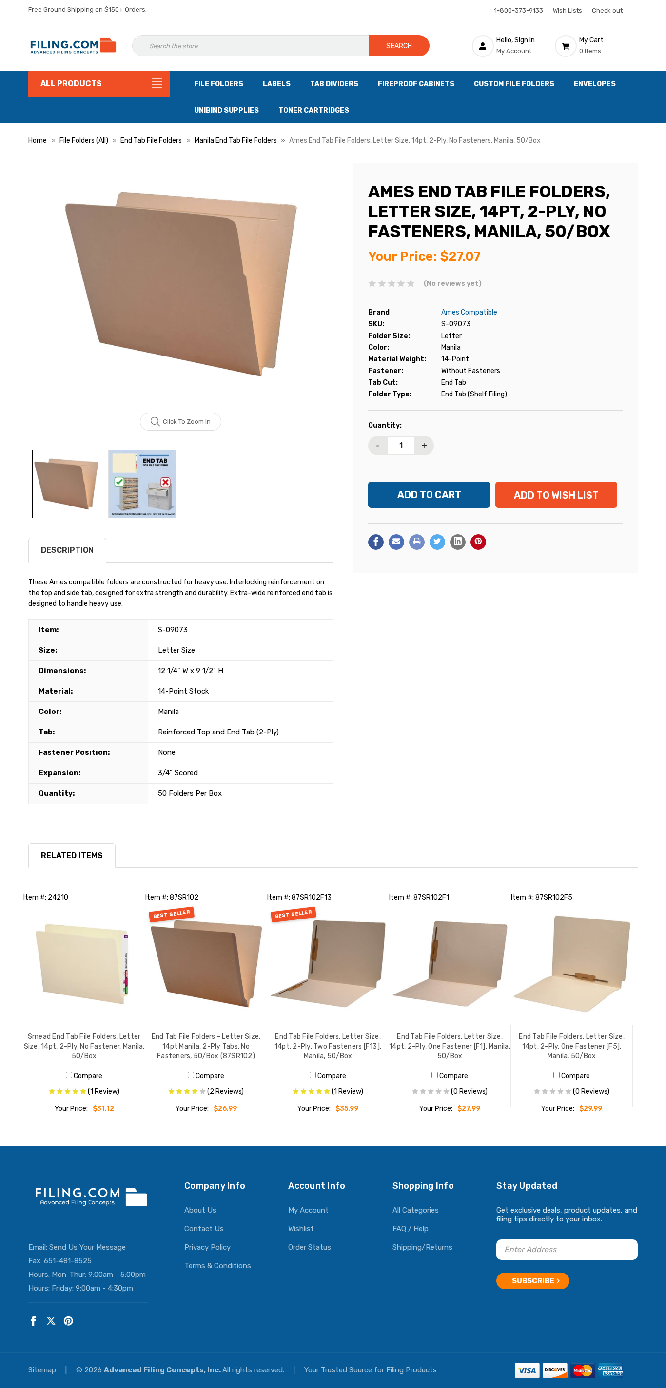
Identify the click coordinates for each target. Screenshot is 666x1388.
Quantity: (385, 425)
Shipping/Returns (422, 1247)
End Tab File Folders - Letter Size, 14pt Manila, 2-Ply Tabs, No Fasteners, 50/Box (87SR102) (206, 1046)
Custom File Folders (514, 84)
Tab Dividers (334, 84)
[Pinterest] (478, 541)
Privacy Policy (207, 1247)
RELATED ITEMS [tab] (72, 855)
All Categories (415, 1210)
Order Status (309, 1247)
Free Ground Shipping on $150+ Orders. (87, 9)
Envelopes (595, 84)
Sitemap (43, 1370)
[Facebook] (376, 541)
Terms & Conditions (217, 1265)
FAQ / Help (410, 1228)
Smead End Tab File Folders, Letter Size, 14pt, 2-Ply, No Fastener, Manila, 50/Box (84, 1046)
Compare (87, 1076)
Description (67, 550)
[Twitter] (437, 541)
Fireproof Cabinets (416, 84)
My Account (308, 1210)
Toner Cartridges (313, 110)
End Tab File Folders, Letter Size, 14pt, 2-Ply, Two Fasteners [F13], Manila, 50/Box (327, 1046)
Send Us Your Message (87, 1247)
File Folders (218, 84)
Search (399, 46)
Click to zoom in (187, 421)
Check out (607, 10)
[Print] (417, 541)
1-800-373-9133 (518, 10)
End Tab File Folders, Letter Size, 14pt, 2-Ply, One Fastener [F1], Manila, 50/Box (449, 1046)
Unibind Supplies (226, 110)
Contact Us (204, 1228)
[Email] (396, 541)
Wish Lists (567, 10)
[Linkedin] (458, 541)
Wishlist (301, 1228)
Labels (277, 84)
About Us (200, 1210)
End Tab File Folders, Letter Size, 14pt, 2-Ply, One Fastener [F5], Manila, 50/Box (572, 1046)
